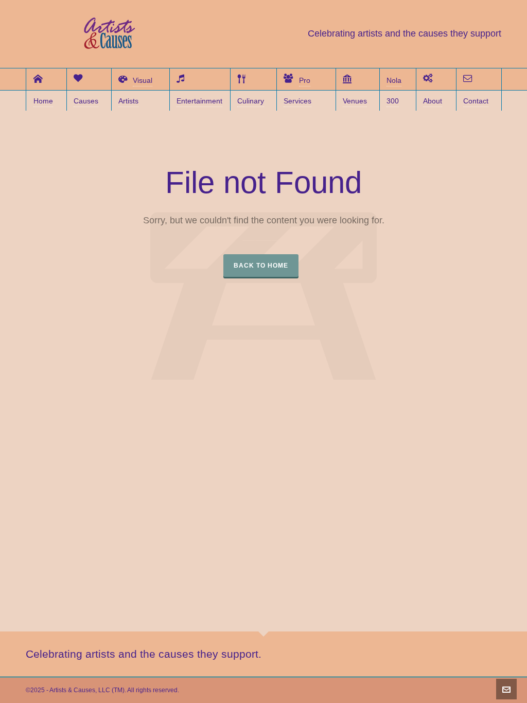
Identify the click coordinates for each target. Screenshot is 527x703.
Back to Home (261, 265)
